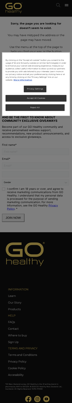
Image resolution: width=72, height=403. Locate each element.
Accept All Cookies (36, 98)
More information (23, 80)
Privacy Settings (35, 89)
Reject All (35, 107)
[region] (36, 84)
